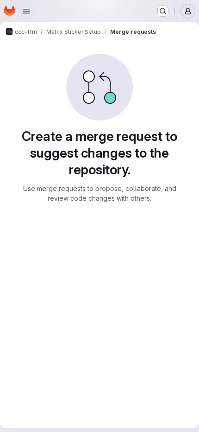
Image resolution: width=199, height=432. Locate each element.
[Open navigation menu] (26, 11)
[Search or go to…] (162, 11)
